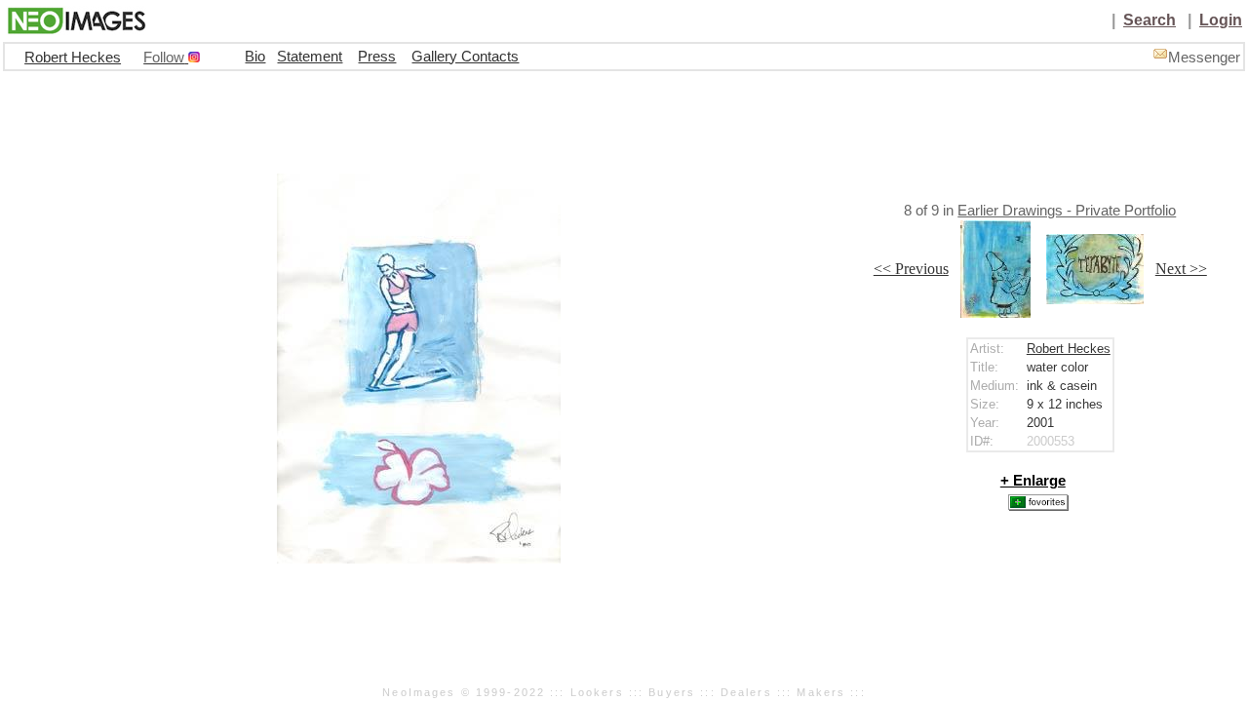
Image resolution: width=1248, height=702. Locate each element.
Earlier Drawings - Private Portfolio (1066, 210)
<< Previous (911, 268)
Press (377, 56)
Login (1220, 20)
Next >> (1181, 268)
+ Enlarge (1033, 480)
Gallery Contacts (465, 56)
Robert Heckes (72, 57)
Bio (255, 56)
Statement (309, 56)
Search (1149, 20)
